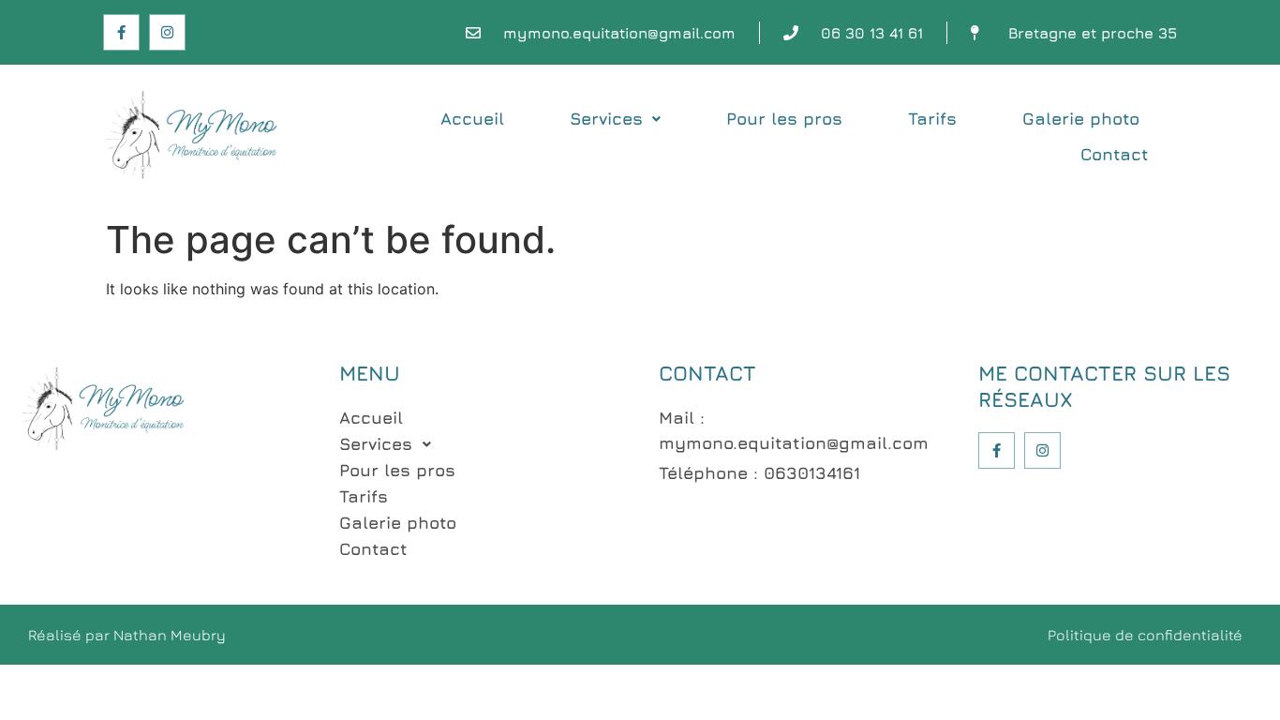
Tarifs (932, 118)
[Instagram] (167, 32)
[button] (615, 119)
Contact (1114, 154)
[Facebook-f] (121, 32)
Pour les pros (784, 118)
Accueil (472, 118)
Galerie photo (1080, 118)
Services (606, 118)
